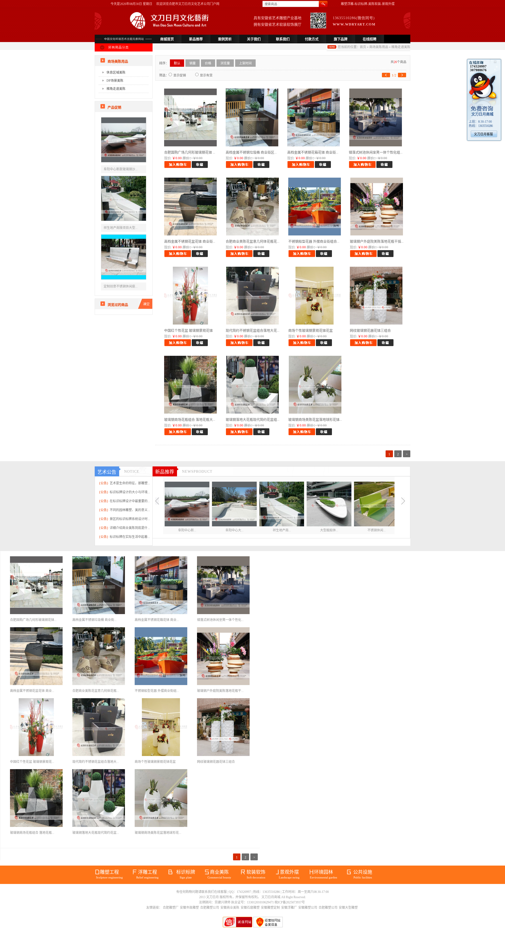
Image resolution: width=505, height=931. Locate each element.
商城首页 (167, 39)
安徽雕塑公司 (307, 907)
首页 (363, 47)
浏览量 (225, 63)
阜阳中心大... (234, 530)
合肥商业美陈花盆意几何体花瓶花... (252, 241)
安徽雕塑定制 (270, 907)
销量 (192, 63)
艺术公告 (106, 472)
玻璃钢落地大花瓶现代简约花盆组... (252, 419)
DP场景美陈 (115, 81)
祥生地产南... (282, 530)
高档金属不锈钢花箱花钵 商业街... (312, 152)
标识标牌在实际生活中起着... (130, 537)
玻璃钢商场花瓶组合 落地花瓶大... (189, 419)
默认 (177, 63)
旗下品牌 (340, 39)
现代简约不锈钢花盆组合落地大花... (252, 330)
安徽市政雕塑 (189, 907)
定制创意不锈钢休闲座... (121, 286)
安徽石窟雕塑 (250, 907)
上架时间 (245, 63)
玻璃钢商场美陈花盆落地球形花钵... (315, 419)
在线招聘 (369, 39)
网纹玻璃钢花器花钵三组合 (370, 330)
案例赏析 (225, 39)
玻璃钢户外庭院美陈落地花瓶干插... (376, 241)
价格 (208, 63)
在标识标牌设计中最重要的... (130, 501)
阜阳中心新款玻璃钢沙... (121, 169)
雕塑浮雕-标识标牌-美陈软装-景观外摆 (368, 4)
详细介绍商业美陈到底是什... (130, 528)
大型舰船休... (329, 530)
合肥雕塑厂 (171, 907)
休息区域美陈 (116, 72)
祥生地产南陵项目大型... (121, 228)
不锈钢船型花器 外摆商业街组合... (313, 241)
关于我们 (254, 39)
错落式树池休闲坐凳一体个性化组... (375, 152)
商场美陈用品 (378, 47)
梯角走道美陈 (400, 47)
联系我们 (283, 39)
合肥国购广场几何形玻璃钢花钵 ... (189, 152)
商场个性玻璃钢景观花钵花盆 (310, 330)
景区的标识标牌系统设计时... (130, 519)
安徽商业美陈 (229, 907)
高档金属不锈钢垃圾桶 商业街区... (251, 152)
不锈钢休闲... (376, 530)
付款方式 (312, 39)
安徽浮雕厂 (289, 907)
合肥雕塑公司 (209, 907)
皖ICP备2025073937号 (290, 902)
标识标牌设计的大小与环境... (130, 492)
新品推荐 (196, 39)
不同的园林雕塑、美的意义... (130, 510)
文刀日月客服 (483, 134)
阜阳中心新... (187, 530)
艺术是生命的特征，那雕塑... (130, 483)
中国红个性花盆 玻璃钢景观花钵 (188, 330)
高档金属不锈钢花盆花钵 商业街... (189, 241)
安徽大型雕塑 (348, 907)
